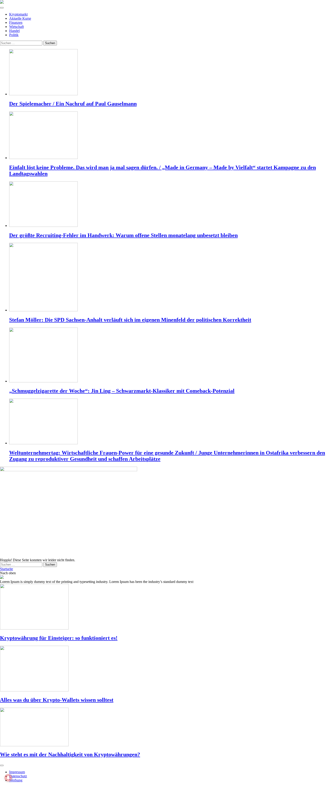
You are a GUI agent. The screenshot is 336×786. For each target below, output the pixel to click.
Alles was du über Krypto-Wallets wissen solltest (56, 700)
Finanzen (15, 22)
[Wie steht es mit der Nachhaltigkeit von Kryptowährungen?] (168, 727)
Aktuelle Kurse (20, 18)
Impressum (17, 772)
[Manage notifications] (8, 777)
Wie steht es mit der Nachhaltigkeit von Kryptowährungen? (70, 754)
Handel (14, 31)
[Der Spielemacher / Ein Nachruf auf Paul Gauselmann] (172, 72)
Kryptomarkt (18, 14)
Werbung (15, 780)
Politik (14, 35)
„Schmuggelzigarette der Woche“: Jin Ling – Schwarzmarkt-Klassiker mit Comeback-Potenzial (122, 391)
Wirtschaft (16, 27)
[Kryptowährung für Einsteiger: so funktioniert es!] (168, 607)
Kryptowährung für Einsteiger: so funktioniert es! (58, 638)
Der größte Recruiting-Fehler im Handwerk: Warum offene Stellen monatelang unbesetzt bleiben (123, 235)
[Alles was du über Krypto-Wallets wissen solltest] (168, 669)
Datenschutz (18, 776)
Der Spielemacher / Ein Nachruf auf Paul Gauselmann (73, 104)
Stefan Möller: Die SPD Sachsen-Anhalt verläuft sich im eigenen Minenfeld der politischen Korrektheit (130, 320)
